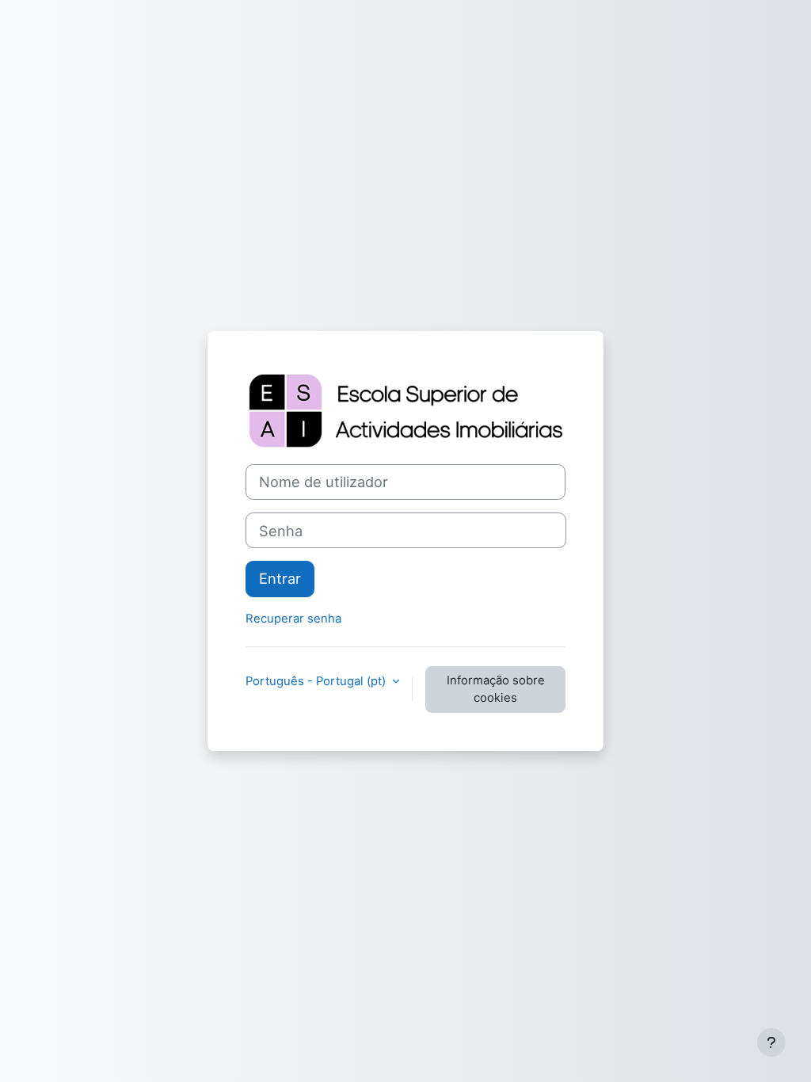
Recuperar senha (293, 618)
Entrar (280, 578)
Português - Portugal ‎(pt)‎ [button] (317, 681)
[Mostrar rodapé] (771, 1042)
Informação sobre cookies (496, 689)
